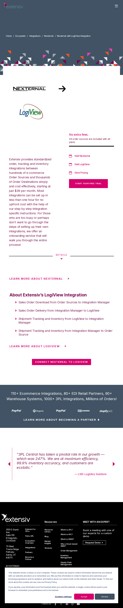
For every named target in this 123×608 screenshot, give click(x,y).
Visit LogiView (82, 164)
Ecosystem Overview (30, 542)
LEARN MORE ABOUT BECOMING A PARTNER (60, 419)
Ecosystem (20, 36)
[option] (17, 411)
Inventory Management (66, 556)
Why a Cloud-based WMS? (69, 545)
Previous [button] (8, 464)
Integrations (34, 36)
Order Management (69, 551)
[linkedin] (67, 604)
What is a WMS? (67, 539)
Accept (84, 597)
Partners (28, 552)
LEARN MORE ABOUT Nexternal (36, 278)
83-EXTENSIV (13, 566)
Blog (46, 536)
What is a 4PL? (67, 534)
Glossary (48, 548)
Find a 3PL (29, 536)
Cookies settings (63, 597)
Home (9, 36)
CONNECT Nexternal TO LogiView (61, 361)
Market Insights (48, 542)
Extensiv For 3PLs (30, 530)
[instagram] (72, 604)
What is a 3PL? (67, 530)
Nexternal (48, 36)
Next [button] (115, 464)
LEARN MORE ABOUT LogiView (34, 346)
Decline (104, 597)
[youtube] (78, 604)
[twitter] (61, 604)
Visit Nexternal (82, 155)
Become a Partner (29, 558)
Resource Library (49, 531)
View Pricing (81, 172)
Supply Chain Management (66, 563)
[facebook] (55, 604)
